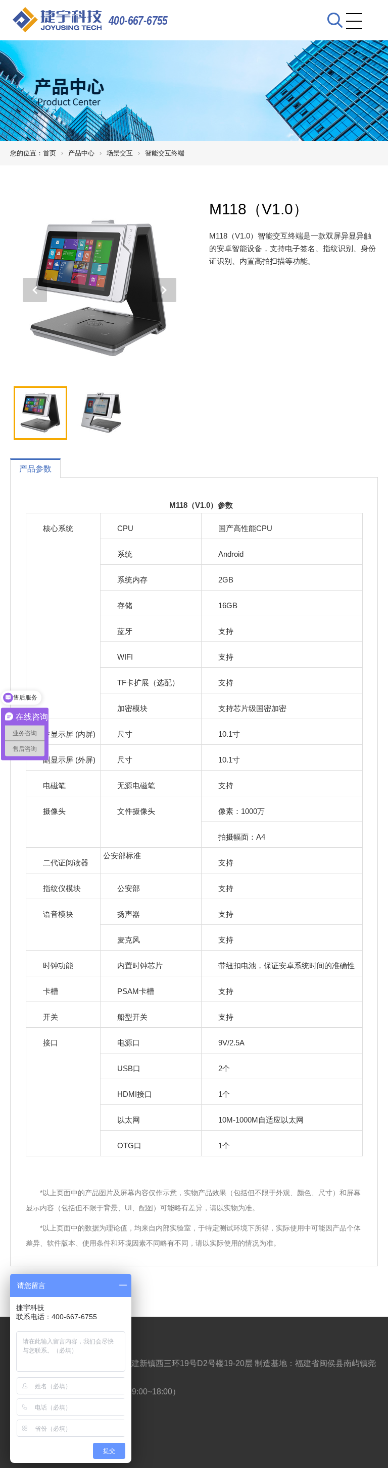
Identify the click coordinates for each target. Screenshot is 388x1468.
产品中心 (81, 153)
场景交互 (120, 153)
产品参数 (35, 468)
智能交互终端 (164, 153)
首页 (49, 153)
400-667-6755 (138, 20)
